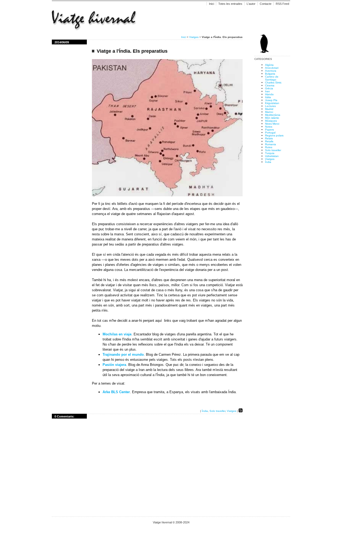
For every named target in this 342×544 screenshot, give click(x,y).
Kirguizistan (272, 103)
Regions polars (274, 135)
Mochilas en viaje (117, 334)
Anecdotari (271, 67)
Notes (268, 126)
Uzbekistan (272, 156)
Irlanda (269, 94)
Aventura (270, 70)
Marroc (269, 111)
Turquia (269, 153)
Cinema (269, 85)
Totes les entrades (230, 3)
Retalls (269, 141)
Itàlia (268, 97)
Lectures (270, 106)
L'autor (251, 3)
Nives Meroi (272, 123)
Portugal (270, 132)
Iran (267, 91)
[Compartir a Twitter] (241, 410)
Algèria (269, 64)
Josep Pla (271, 100)
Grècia (269, 88)
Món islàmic (272, 117)
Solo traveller (217, 410)
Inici (211, 3)
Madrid (269, 109)
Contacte (265, 3)
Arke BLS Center (116, 392)
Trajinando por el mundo (123, 355)
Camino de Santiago (271, 78)
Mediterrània (272, 114)
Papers (269, 129)
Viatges (194, 37)
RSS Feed (282, 3)
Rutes (268, 147)
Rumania (270, 144)
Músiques (271, 120)
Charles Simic (273, 82)
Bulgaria (270, 73)
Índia (205, 410)
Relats (269, 138)
